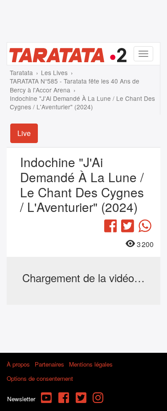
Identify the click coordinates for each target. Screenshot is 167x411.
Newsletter (21, 399)
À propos (18, 364)
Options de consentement (40, 378)
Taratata (21, 72)
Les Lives (54, 72)
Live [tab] (24, 133)
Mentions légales (91, 364)
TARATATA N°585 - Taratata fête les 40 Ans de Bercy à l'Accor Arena (74, 85)
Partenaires (49, 364)
